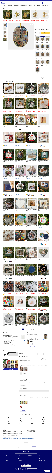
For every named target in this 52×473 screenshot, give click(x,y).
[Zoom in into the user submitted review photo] (5, 362)
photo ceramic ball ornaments (25, 438)
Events (5, 0)
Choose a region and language (25, 464)
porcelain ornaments (18, 438)
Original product (25, 373)
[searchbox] (25, 3)
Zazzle (2, 0)
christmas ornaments (5, 438)
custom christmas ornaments (12, 438)
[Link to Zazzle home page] (4, 2)
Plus (7, 0)
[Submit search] (42, 3)
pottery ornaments (31, 438)
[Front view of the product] (21, 36)
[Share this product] (30, 24)
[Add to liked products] (32, 24)
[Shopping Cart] (50, 3)
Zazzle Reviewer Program (23, 396)
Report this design (45, 339)
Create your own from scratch (23, 340)
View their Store (32, 344)
